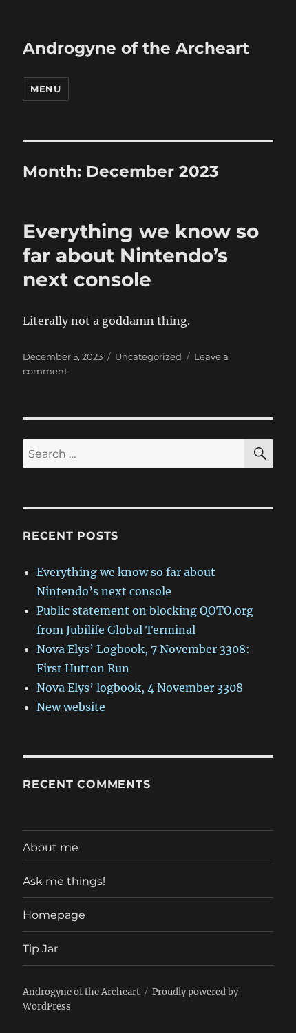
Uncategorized (148, 356)
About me (50, 847)
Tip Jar (40, 948)
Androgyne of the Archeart (136, 48)
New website (70, 707)
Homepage (54, 915)
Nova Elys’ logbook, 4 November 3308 (139, 687)
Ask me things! (64, 881)
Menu (45, 88)
